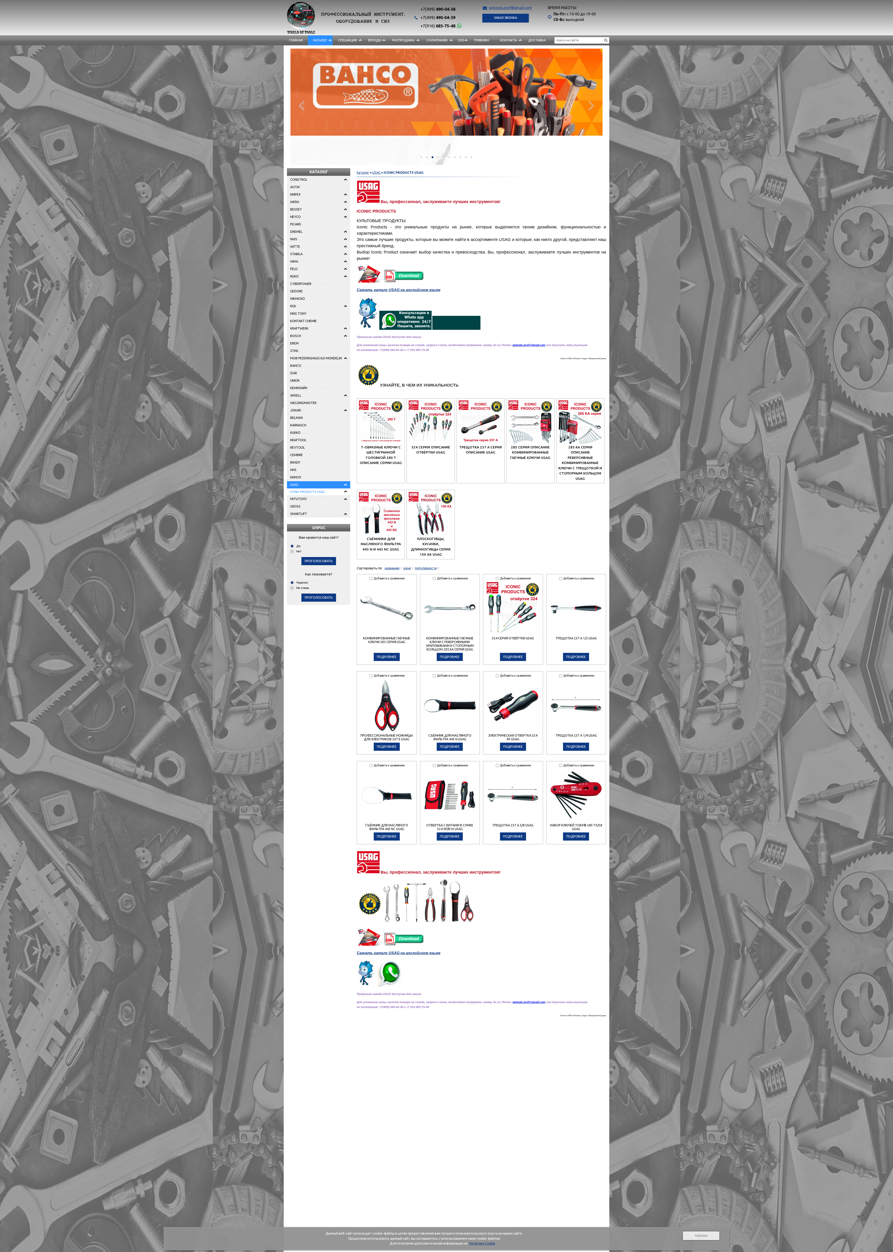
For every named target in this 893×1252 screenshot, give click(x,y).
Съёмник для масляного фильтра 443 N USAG (449, 737)
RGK (293, 306)
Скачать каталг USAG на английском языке (398, 290)
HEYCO (295, 217)
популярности (426, 568)
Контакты (508, 40)
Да (298, 546)
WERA (294, 202)
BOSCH (295, 336)
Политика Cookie (482, 1243)
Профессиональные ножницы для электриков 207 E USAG (386, 737)
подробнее (387, 657)
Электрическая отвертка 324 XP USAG (512, 737)
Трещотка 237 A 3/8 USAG (512, 825)
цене (407, 568)
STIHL (294, 351)
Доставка (537, 40)
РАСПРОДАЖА (403, 40)
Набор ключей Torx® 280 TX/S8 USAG (576, 827)
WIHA (294, 261)
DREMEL (296, 232)
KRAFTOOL (298, 440)
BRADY (295, 462)
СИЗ (461, 40)
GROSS (295, 506)
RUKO (294, 276)
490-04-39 (437, 17)
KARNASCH (298, 425)
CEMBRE (296, 455)
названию (392, 568)
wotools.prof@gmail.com (510, 8)
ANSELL (295, 395)
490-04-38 (437, 9)
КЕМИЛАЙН (298, 388)
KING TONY (298, 313)
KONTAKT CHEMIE (303, 321)
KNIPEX (295, 194)
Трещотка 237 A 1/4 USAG (576, 735)
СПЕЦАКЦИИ (347, 40)
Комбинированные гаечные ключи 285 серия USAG (386, 640)
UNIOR (295, 380)
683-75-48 (437, 25)
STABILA (296, 254)
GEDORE (296, 291)
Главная (296, 40)
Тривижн (481, 40)
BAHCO (295, 365)
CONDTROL (298, 179)
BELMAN (296, 418)
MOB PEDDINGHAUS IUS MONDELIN (316, 358)
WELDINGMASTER (303, 403)
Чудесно (302, 582)
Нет (299, 551)
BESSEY (296, 209)
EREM (294, 343)
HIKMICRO (297, 298)
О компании (437, 40)
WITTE (295, 246)
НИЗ (293, 470)
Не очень (302, 587)
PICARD (295, 224)
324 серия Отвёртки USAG (513, 638)
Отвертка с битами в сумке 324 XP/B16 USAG (449, 827)
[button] (421, 157)
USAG (294, 485)
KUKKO (295, 432)
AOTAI (295, 187)
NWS (293, 239)
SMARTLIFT (298, 514)
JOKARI (295, 410)
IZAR (293, 373)
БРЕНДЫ (374, 40)
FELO (294, 269)
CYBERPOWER (300, 284)
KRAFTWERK (299, 328)
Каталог (320, 40)
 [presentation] (591, 105)
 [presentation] (301, 105)
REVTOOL (297, 447)
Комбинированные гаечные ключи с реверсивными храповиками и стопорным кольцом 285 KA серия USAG (450, 643)
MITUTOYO (298, 499)
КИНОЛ (295, 477)
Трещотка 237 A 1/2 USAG (576, 638)
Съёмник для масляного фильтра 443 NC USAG (386, 827)
